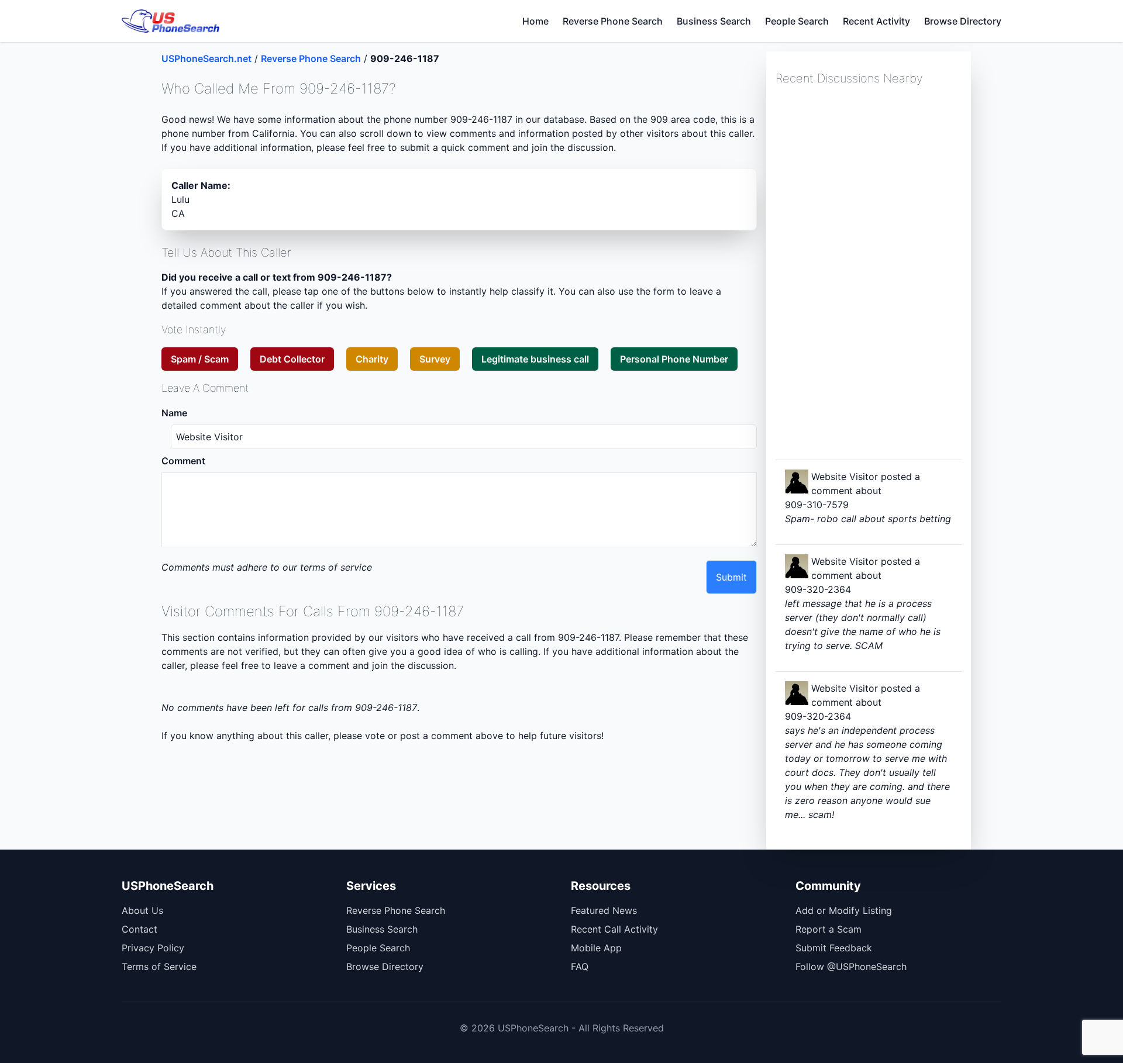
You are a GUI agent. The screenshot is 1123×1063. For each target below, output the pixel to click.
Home (535, 21)
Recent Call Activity (614, 929)
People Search (797, 21)
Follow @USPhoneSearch (851, 966)
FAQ (579, 966)
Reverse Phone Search (613, 21)
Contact (139, 929)
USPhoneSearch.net (206, 58)
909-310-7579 (817, 504)
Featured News (604, 910)
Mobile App (596, 948)
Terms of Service (159, 966)
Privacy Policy (153, 948)
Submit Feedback (833, 948)
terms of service (336, 567)
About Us (142, 910)
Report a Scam (828, 929)
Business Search (714, 21)
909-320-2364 (818, 589)
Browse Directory (962, 21)
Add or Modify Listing (843, 910)
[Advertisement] (863, 271)
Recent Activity (876, 21)
